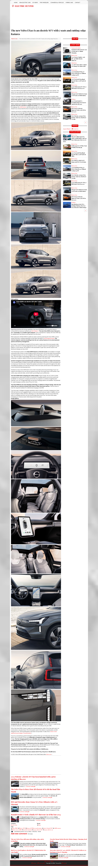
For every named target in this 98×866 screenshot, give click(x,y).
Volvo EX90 (15, 828)
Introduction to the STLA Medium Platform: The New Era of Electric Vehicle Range (79, 206)
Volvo (39, 825)
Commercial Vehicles (57, 2)
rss (53, 861)
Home (15, 2)
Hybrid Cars (69, 2)
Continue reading (30, 786)
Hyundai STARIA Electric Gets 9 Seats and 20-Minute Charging (79, 51)
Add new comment (19, 833)
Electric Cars (14, 38)
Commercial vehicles (76, 48)
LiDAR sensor (23, 107)
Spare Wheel (67, 129)
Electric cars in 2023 (17, 829)
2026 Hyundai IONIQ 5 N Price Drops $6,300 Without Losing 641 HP (79, 73)
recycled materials (27, 829)
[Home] (13, 6)
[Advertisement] (49, 17)
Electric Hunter (24, 6)
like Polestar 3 (35, 331)
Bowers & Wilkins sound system (34, 828)
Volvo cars (48, 754)
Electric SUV (22, 828)
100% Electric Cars (25, 2)
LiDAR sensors (57, 828)
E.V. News (35, 2)
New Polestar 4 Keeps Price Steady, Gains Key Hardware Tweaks (79, 117)
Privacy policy (41, 863)
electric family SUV (47, 828)
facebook (47, 861)
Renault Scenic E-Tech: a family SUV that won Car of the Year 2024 (36, 814)
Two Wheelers (44, 2)
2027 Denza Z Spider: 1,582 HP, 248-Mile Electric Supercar (78, 59)
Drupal (64, 863)
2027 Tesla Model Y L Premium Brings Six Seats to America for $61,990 (79, 102)
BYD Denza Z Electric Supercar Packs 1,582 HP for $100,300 (79, 110)
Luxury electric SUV (38, 829)
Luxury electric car (48, 829)
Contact (77, 2)
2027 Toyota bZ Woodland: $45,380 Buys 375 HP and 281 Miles (79, 81)
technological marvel (49, 338)
